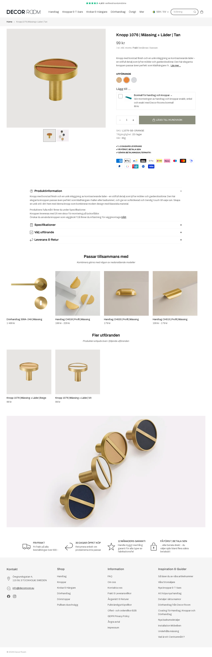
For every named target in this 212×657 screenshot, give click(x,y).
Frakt (135, 48)
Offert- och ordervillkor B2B (122, 610)
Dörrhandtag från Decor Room (174, 605)
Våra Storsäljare (166, 582)
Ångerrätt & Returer (118, 599)
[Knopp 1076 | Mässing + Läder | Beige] (119, 80)
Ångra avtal (114, 622)
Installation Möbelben (169, 625)
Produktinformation (48, 191)
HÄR (123, 217)
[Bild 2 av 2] (63, 135)
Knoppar (61, 582)
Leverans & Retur (46, 239)
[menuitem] (142, 12)
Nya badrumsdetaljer (169, 620)
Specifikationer (45, 224)
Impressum (113, 627)
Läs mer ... (176, 65)
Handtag (62, 576)
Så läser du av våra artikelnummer (175, 576)
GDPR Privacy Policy (118, 616)
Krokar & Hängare (66, 588)
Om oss (112, 582)
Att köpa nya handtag (170, 593)
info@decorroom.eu (23, 588)
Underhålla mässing (168, 631)
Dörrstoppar (63, 599)
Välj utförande (44, 232)
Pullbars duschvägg (67, 605)
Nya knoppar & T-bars (169, 588)
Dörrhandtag (64, 593)
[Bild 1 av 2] (49, 135)
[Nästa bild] (201, 297)
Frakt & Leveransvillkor (119, 593)
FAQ (110, 576)
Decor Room (20, 652)
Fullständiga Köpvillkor (120, 605)
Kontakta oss (115, 588)
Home (9, 22)
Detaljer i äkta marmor (169, 599)
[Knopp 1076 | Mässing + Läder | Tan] (126, 80)
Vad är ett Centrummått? (171, 637)
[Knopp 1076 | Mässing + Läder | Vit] (134, 80)
